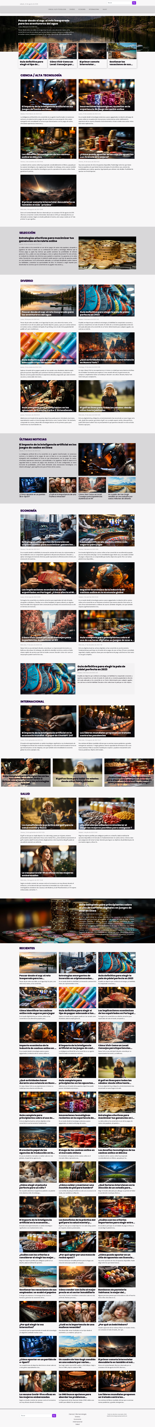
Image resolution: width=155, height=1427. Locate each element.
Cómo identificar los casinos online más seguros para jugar (103, 543)
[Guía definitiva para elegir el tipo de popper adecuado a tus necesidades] (33, 51)
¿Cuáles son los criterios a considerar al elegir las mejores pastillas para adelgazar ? (106, 826)
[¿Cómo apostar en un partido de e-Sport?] (33, 485)
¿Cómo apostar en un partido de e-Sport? (32, 495)
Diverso (72, 9)
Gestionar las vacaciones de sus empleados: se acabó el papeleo (122, 65)
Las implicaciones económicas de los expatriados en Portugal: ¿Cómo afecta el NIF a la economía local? (48, 592)
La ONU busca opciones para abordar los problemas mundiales (75, 1397)
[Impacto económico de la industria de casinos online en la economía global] (107, 578)
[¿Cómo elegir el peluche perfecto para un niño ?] (38, 1172)
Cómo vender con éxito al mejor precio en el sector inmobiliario (77, 1291)
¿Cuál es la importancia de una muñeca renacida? (62, 495)
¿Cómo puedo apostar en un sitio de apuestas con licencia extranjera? (107, 156)
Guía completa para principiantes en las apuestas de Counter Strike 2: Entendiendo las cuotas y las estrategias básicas (47, 410)
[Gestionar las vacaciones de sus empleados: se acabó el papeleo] (122, 51)
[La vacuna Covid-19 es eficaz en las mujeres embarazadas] (48, 861)
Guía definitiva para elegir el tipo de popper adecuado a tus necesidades (31, 65)
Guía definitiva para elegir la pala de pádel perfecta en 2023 (104, 313)
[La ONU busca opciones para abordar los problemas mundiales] (77, 1381)
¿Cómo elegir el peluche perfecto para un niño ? (33, 1186)
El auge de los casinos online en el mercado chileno (77, 1151)
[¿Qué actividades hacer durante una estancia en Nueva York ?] (107, 348)
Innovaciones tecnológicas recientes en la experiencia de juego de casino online (105, 108)
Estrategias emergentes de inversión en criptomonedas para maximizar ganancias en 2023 (47, 544)
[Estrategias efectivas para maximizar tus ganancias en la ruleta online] (107, 253)
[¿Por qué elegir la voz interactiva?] (38, 1311)
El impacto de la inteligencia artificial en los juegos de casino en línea (47, 108)
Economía (81, 9)
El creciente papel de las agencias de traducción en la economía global (36, 1153)
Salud (105, 9)
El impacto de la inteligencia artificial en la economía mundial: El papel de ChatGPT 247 (47, 734)
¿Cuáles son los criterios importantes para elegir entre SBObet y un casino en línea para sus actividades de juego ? (117, 1224)
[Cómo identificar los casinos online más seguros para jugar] (107, 530)
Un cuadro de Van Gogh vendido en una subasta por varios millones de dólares (120, 496)
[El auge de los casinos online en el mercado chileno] (77, 1137)
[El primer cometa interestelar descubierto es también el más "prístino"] (92, 51)
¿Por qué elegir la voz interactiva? (31, 1326)
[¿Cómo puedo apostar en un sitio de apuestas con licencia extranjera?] (107, 143)
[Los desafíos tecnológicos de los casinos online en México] (48, 143)
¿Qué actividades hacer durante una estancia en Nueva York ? (107, 361)
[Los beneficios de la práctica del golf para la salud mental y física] (48, 813)
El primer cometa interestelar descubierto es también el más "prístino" (48, 203)
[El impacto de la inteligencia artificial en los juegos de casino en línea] (48, 95)
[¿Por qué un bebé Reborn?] (117, 1311)
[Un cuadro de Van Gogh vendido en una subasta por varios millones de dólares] (122, 485)
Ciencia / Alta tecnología (57, 9)
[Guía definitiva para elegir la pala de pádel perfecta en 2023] (107, 300)
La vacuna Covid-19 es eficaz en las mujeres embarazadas (47, 874)
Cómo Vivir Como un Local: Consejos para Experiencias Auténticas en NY (62, 65)
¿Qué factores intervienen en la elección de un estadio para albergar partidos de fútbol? (116, 1188)
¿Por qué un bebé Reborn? (113, 1324)
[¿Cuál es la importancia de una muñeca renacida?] (62, 485)
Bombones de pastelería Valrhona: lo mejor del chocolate (112, 1292)
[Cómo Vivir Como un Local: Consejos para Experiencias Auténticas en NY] (62, 51)
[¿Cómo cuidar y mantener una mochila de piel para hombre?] (77, 1172)
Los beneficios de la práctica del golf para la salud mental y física (47, 826)
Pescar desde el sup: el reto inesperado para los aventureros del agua (43, 22)
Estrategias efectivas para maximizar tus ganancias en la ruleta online (46, 239)
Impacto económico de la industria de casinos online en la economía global (102, 591)
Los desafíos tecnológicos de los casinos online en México (46, 156)
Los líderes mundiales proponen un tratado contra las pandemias (105, 734)
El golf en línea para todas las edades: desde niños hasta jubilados (105, 409)
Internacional (94, 9)
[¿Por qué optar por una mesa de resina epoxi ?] (77, 1242)
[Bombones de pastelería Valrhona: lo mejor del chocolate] (117, 1276)
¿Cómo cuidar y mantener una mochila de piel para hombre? (76, 1186)
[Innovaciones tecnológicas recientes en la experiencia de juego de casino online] (107, 95)
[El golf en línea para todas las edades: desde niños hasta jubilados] (107, 396)
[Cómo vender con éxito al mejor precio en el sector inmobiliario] (77, 1276)
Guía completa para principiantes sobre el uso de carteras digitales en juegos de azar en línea (107, 640)
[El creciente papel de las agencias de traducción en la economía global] (38, 1137)
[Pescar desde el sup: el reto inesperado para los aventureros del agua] (48, 300)
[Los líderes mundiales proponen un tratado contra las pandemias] (107, 721)
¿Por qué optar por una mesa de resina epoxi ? (77, 1256)
